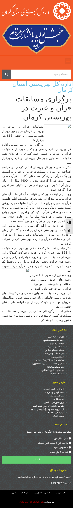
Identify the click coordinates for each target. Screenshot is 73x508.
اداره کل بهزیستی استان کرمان (42, 86)
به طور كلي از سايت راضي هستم (53, 443)
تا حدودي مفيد (61, 448)
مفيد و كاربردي (61, 439)
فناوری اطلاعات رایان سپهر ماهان (31, 502)
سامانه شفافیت (57, 373)
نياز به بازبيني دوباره (59, 452)
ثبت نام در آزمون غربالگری (52, 370)
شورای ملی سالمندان (55, 367)
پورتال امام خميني (56, 336)
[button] (68, 61)
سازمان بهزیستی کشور (54, 346)
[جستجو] (6, 74)
